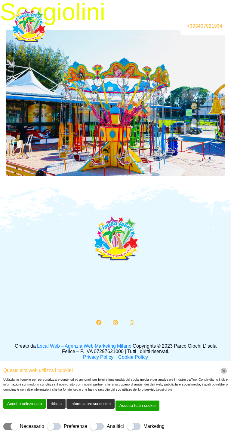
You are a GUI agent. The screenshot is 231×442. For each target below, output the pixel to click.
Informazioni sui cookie (90, 403)
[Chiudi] (224, 371)
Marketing (154, 426)
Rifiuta (56, 403)
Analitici (115, 426)
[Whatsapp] (132, 322)
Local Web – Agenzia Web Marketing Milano (85, 346)
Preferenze (75, 426)
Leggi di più (164, 389)
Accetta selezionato (24, 403)
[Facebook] (99, 322)
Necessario (32, 426)
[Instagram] (115, 322)
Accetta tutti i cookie (137, 405)
